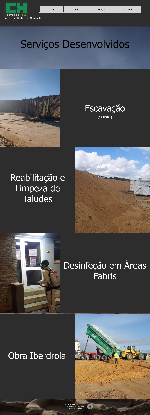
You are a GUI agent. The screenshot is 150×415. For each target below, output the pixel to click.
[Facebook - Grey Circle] (90, 406)
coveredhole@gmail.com (75, 406)
